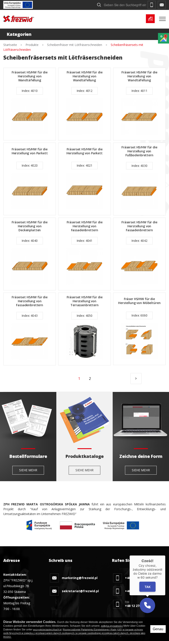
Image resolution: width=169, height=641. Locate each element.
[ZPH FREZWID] (18, 19)
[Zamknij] (165, 555)
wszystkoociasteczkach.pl (47, 629)
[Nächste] (135, 378)
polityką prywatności (112, 626)
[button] (147, 605)
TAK (147, 587)
